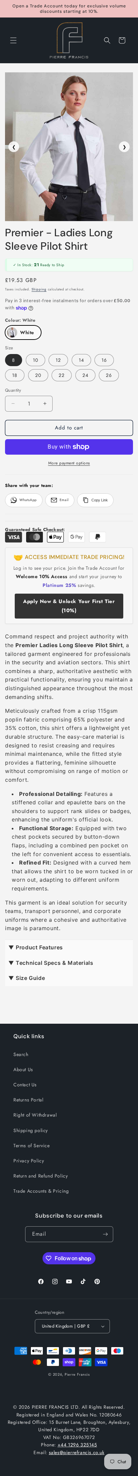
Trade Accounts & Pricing (41, 1191)
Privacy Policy (28, 1160)
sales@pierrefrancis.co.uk (77, 1452)
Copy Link (99, 500)
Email (64, 499)
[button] (13, 40)
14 (81, 360)
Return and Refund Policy (40, 1175)
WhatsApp (28, 499)
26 (109, 375)
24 (85, 375)
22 (62, 375)
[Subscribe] (105, 1234)
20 (38, 375)
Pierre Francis (77, 1374)
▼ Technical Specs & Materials (50, 962)
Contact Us (25, 1084)
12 (58, 360)
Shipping (39, 289)
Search (20, 1054)
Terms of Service (31, 1145)
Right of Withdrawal (35, 1115)
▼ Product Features (35, 947)
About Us (23, 1069)
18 (14, 375)
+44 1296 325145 (77, 1444)
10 (35, 360)
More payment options (69, 463)
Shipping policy (30, 1130)
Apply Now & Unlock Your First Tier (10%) (69, 606)
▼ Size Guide (26, 978)
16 (104, 360)
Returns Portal (28, 1099)
